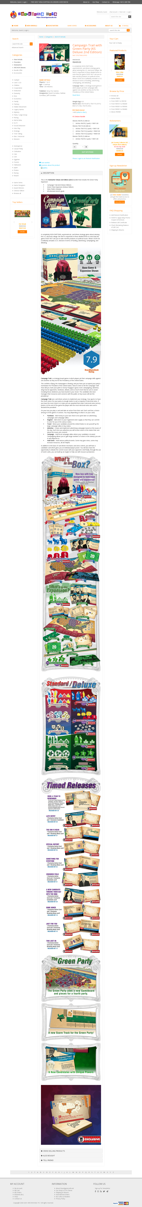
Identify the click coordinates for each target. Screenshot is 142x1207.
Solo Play (17, 128)
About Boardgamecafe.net (65, 1188)
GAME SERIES (72, 26)
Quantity (75, 143)
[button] (13, 222)
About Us (86, 2)
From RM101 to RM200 (119, 104)
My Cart (17, 1190)
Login (24, 2)
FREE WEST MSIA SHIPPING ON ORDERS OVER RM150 (49, 2)
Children (16, 85)
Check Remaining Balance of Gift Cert (120, 224)
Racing (16, 118)
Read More (76, 95)
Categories (49, 37)
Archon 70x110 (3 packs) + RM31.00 (88, 134)
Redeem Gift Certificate (119, 220)
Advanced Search (17, 47)
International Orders (62, 1195)
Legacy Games (19, 109)
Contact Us (105, 2)
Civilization (17, 151)
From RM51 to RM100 (118, 101)
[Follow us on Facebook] (96, 1191)
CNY (15, 157)
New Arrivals (18, 59)
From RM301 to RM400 (119, 109)
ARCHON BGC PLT (34, 1203)
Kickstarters (18, 65)
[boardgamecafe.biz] (39, 15)
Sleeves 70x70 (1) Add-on (81, 136)
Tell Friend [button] (48, 1160)
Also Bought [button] (49, 1156)
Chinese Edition (19, 191)
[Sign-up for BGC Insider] (107, 1191)
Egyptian (17, 159)
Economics (17, 99)
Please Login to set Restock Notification (86, 158)
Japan (16, 168)
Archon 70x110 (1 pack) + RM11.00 (87, 128)
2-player (16, 80)
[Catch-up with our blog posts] (101, 1191)
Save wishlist (45, 163)
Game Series (18, 183)
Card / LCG (17, 83)
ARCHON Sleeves (20, 68)
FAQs (16, 1197)
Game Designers (19, 185)
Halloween (17, 165)
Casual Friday (18, 149)
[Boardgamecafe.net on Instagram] (98, 1191)
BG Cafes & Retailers (63, 1197)
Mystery (16, 112)
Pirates (16, 170)
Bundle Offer (18, 70)
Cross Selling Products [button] (54, 1151)
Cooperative (18, 88)
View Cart (122, 12)
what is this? (81, 112)
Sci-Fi (15, 123)
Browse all (17, 193)
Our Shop (96, 2)
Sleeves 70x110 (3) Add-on (81, 126)
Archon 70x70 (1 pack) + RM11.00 (87, 139)
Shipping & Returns (117, 228)
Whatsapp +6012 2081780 (121, 2)
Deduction (17, 91)
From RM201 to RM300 (119, 106)
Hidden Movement (20, 107)
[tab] (71, 173)
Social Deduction (19, 126)
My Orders (17, 1192)
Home (41, 37)
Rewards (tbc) (19, 1195)
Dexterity (17, 93)
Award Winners (19, 188)
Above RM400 (116, 112)
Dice (15, 96)
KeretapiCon (18, 146)
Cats (15, 154)
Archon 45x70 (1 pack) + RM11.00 (87, 123)
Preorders (17, 62)
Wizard (16, 176)
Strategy (17, 131)
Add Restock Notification (119, 213)
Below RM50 (115, 98)
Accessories (18, 73)
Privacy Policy (60, 1199)
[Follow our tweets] (104, 1191)
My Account (113, 12)
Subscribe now (119, 200)
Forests (16, 162)
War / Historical (19, 136)
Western (17, 139)
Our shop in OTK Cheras (64, 1190)
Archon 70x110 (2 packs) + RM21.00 (88, 131)
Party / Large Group (20, 115)
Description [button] (48, 173)
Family (16, 101)
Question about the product (50, 165)
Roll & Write (18, 120)
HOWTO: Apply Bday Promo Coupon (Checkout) (120, 217)
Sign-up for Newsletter (102, 1188)
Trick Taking (18, 134)
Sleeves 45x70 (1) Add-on (81, 121)
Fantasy (16, 104)
